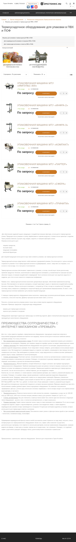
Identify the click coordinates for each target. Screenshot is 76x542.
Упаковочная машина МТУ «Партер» (42, 164)
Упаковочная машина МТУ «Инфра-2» (42, 105)
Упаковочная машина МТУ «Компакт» (43, 144)
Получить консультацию (46, 97)
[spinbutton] (63, 93)
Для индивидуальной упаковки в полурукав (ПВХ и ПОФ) (19, 41)
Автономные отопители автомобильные (51, 13)
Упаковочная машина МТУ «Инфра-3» (42, 124)
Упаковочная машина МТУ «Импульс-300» (35, 84)
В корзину (46, 93)
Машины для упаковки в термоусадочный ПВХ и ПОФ (17, 38)
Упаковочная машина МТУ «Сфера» (41, 183)
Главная (6, 13)
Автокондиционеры (22, 13)
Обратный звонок (32, 3)
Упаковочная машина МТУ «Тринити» (43, 203)
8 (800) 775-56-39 (20, 3)
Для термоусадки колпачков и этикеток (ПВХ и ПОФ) (18, 44)
